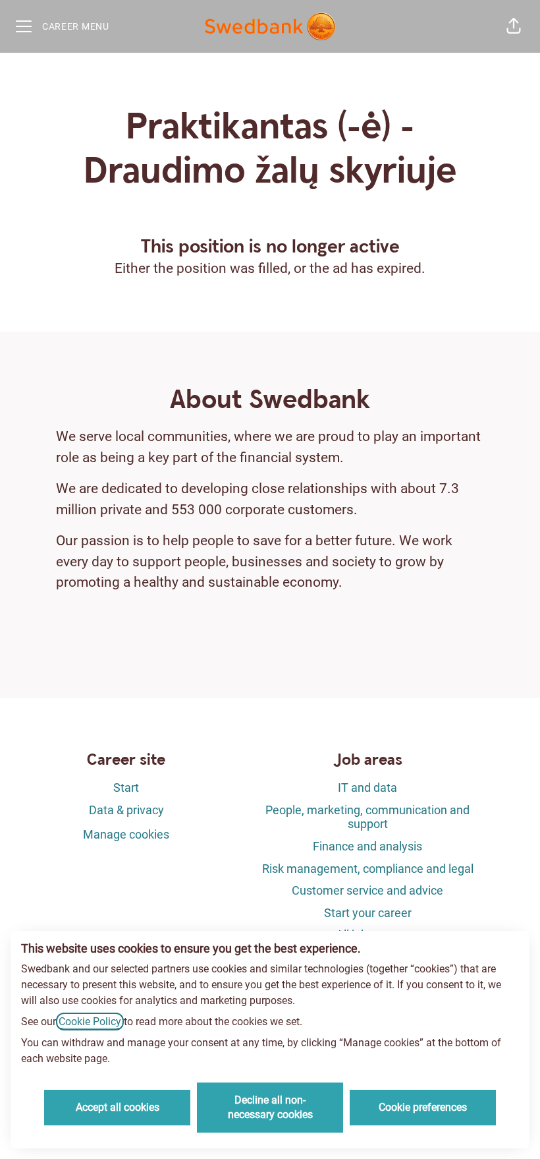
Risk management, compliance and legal (367, 869)
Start (126, 787)
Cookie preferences (423, 1107)
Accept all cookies (117, 1107)
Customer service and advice (367, 890)
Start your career (368, 913)
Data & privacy (126, 810)
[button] (513, 26)
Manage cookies (126, 834)
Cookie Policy (90, 1021)
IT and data (367, 787)
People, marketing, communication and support (367, 817)
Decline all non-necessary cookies (270, 1107)
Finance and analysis (367, 846)
